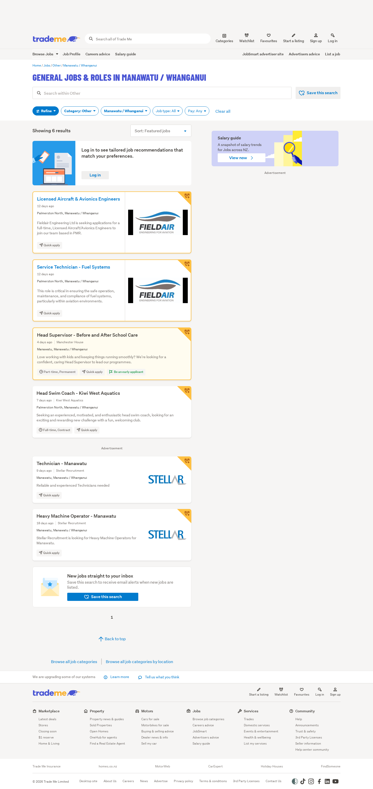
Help (298, 719)
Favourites (301, 694)
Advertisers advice (304, 54)
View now (238, 157)
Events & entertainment (261, 731)
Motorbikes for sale (155, 725)
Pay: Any (195, 111)
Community (305, 711)
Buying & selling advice (157, 731)
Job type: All (166, 111)
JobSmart (200, 731)
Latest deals (47, 719)
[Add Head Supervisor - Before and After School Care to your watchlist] (184, 334)
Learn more (120, 677)
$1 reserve (46, 737)
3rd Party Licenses (308, 737)
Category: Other (78, 110)
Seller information (308, 743)
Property (97, 711)
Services (251, 711)
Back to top (115, 638)
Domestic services (257, 725)
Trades (249, 719)
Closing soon (48, 731)
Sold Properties (101, 725)
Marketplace (49, 711)
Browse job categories (208, 719)
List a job (332, 54)
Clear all (222, 111)
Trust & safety (305, 731)
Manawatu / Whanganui (124, 110)
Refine (46, 110)
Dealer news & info (154, 737)
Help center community (312, 749)
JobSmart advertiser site (263, 54)
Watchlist (281, 694)
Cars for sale (150, 719)
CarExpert (215, 766)
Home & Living (49, 743)
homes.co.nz (108, 766)
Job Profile (71, 54)
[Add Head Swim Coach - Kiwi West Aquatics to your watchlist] (184, 393)
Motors (147, 711)
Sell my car (149, 743)
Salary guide (125, 54)
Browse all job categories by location (139, 661)
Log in (332, 41)
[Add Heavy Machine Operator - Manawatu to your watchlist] (184, 516)
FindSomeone (331, 766)
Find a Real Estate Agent (107, 743)
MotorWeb (162, 766)
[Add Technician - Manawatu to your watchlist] (184, 463)
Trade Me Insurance (46, 766)
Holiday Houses (272, 766)
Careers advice (98, 54)
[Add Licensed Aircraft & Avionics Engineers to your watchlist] (184, 198)
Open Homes (99, 731)
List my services (255, 743)
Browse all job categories (74, 661)
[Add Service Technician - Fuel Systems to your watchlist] (184, 266)
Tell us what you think (161, 677)
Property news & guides (107, 719)
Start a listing (258, 694)
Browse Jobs (43, 54)
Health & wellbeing (257, 737)
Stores (43, 725)
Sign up (316, 41)
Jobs (196, 711)
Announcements (307, 725)
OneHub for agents (103, 737)
